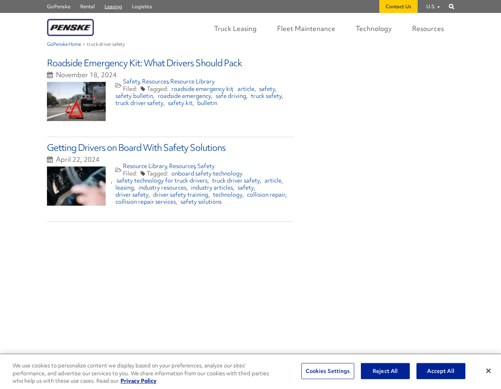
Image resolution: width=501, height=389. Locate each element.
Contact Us (398, 6)
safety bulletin (134, 96)
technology (227, 194)
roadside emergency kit (202, 88)
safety (267, 88)
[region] (250, 371)
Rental (87, 6)
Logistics (142, 6)
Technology (374, 28)
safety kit (180, 103)
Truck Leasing (235, 28)
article (246, 88)
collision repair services (145, 201)
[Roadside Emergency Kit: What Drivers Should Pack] (76, 101)
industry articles (212, 187)
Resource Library (192, 81)
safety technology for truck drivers (162, 180)
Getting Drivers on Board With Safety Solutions (136, 147)
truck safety (266, 96)
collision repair (266, 194)
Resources (428, 28)
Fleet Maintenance (306, 28)
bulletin (207, 103)
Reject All (385, 370)
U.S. (431, 6)
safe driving (231, 96)
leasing (124, 187)
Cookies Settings (328, 370)
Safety (132, 81)
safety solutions (201, 201)
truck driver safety (139, 103)
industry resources (162, 187)
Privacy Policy (139, 380)
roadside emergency (184, 96)
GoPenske (58, 6)
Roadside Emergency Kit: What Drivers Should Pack (144, 63)
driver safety (131, 194)
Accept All (440, 370)
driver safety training (180, 194)
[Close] (488, 370)
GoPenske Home (64, 44)
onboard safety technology (207, 173)
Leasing (113, 6)
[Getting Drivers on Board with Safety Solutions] (76, 186)
